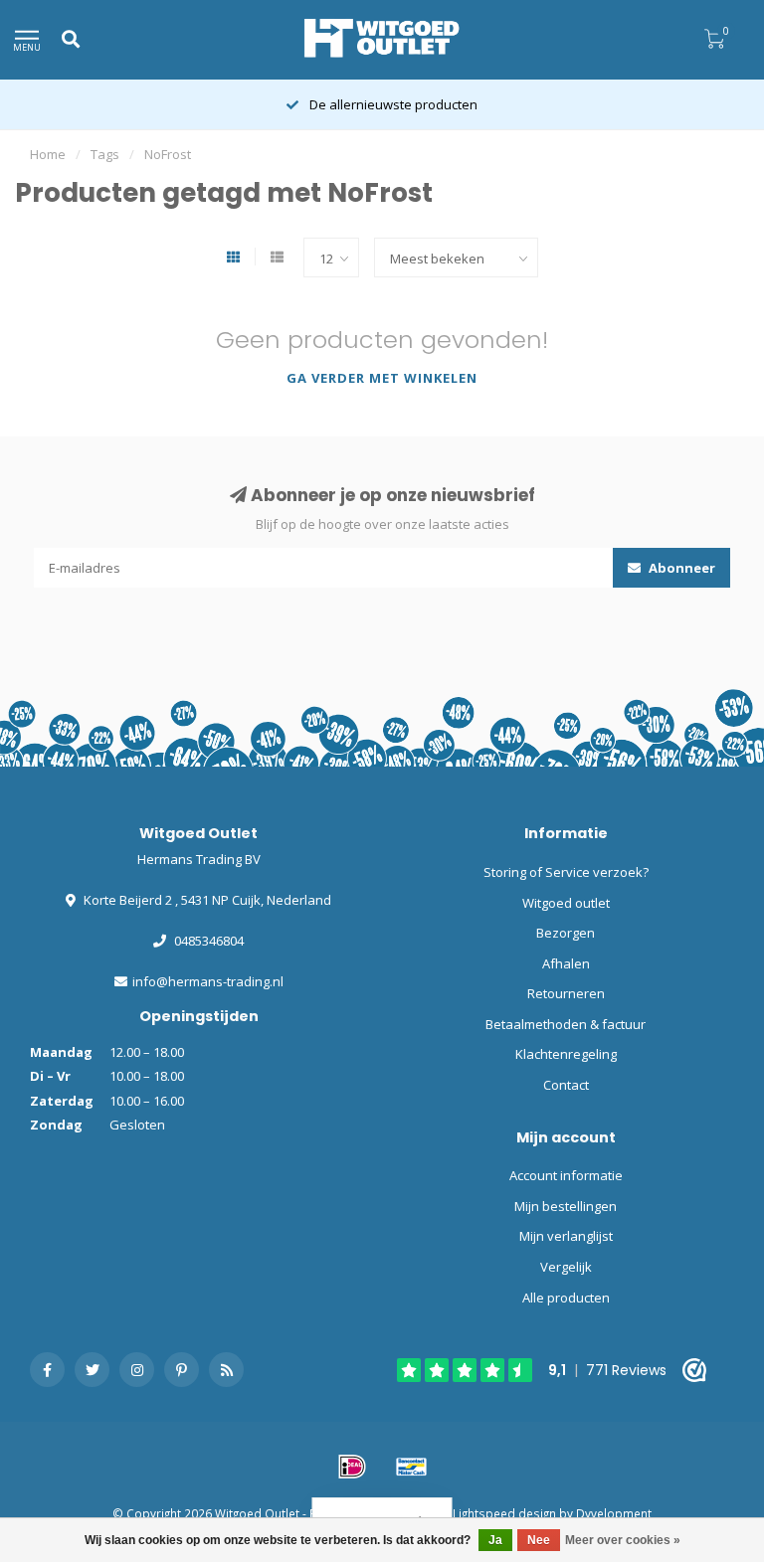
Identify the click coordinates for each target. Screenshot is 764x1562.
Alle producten (566, 1297)
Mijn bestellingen (565, 1206)
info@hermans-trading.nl (208, 981)
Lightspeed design (504, 1513)
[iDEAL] (352, 1466)
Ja (495, 1540)
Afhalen (566, 963)
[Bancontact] (412, 1466)
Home (48, 154)
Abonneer (680, 568)
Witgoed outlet (566, 903)
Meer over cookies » (622, 1540)
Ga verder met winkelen (382, 378)
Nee (538, 1540)
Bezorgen (565, 933)
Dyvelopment (614, 1513)
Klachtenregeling (566, 1054)
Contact (566, 1085)
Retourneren (566, 993)
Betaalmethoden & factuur (565, 1024)
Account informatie (566, 1175)
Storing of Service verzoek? (566, 872)
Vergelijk (566, 1267)
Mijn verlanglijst (566, 1236)
